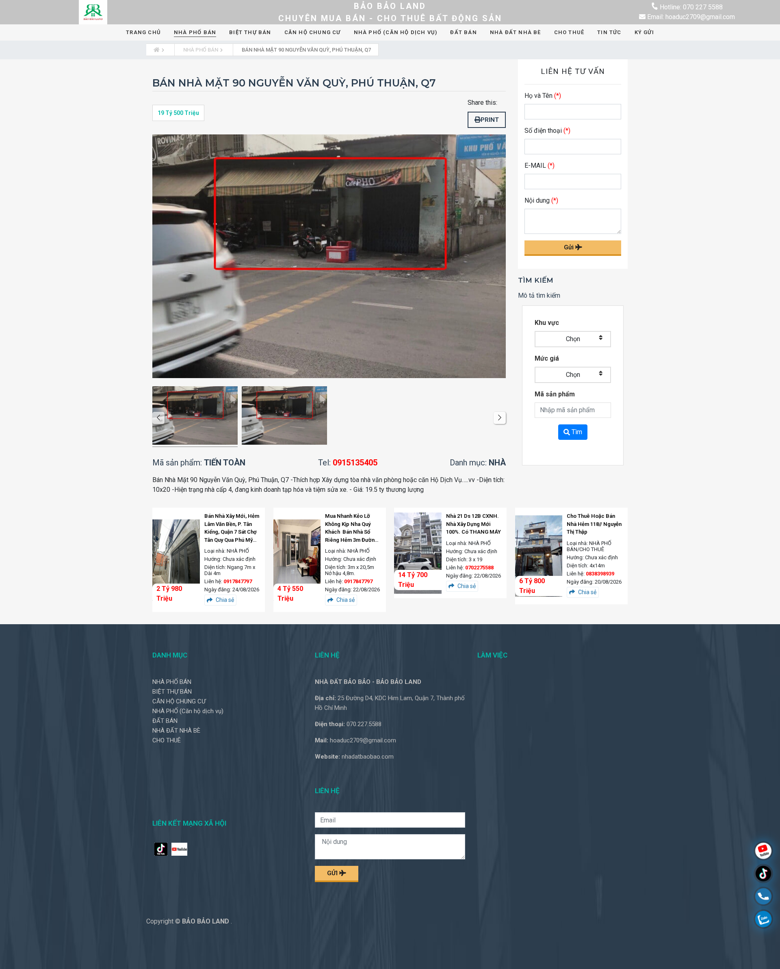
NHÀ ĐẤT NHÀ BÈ (515, 32)
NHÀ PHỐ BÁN (195, 32)
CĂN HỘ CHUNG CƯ (312, 32)
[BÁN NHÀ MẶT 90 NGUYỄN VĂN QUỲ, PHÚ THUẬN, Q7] (195, 417)
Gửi (569, 247)
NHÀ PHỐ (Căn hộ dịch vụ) (396, 32)
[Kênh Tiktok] (763, 874)
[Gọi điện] (763, 897)
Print (490, 119)
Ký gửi (644, 32)
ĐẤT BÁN (463, 32)
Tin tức (609, 32)
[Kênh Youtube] (763, 851)
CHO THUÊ (569, 32)
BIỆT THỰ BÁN (250, 32)
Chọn (573, 339)
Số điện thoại (547, 130)
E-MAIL (539, 165)
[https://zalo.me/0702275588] (763, 920)
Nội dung (541, 200)
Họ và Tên (542, 95)
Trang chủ (143, 32)
